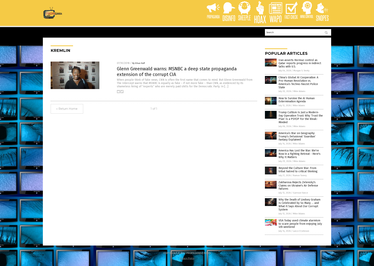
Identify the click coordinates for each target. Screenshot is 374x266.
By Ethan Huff (138, 63)
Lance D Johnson (301, 231)
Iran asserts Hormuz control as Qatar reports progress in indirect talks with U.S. (300, 63)
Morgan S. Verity (301, 70)
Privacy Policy (187, 258)
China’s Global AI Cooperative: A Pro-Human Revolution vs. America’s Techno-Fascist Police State (298, 82)
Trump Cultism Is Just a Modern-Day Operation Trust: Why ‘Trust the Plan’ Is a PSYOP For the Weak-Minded (301, 117)
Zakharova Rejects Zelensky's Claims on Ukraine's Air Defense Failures (298, 186)
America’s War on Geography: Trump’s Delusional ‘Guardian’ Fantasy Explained (297, 136)
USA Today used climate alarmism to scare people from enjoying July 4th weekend (300, 224)
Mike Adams (299, 91)
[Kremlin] (52, 18)
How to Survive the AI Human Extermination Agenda (297, 100)
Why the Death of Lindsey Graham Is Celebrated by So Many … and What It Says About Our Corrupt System (299, 204)
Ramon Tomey (300, 175)
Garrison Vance (300, 193)
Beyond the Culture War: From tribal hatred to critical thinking (298, 169)
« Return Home (67, 108)
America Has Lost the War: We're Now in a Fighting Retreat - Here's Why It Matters (299, 154)
